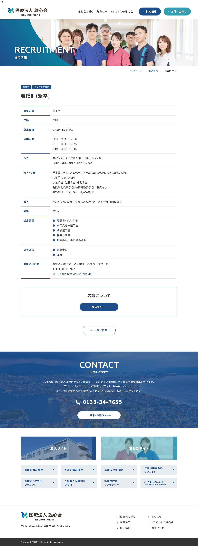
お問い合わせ (159, 528)
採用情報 (153, 70)
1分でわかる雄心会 (122, 11)
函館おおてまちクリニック (33, 482)
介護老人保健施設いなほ (75, 482)
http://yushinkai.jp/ (58, 448)
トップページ (136, 70)
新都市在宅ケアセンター (111, 482)
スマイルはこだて (155, 483)
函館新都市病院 (33, 470)
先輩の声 (102, 11)
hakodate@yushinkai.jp (76, 274)
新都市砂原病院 (113, 470)
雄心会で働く (85, 11)
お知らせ (156, 516)
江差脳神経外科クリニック (153, 469)
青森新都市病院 (73, 470)
